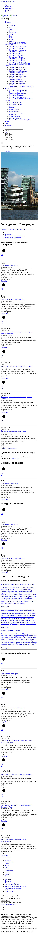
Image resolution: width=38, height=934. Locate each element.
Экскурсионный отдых (16, 113)
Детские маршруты (15, 102)
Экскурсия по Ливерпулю (9, 265)
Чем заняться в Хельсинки (17, 62)
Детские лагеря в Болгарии (18, 90)
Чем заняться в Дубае (16, 53)
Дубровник (12, 32)
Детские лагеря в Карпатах (18, 97)
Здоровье (12, 106)
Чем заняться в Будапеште (17, 50)
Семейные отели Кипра (16, 78)
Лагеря (7, 88)
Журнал (7, 101)
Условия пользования (12, 884)
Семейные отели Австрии (17, 67)
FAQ (6, 890)
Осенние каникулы (15, 118)
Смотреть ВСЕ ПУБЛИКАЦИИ (19, 120)
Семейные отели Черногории (18, 85)
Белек (10, 27)
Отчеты (7, 876)
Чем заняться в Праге (16, 57)
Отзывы (7, 872)
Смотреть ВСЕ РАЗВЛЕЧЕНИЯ (19, 64)
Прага (11, 38)
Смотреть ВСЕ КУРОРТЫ (17, 43)
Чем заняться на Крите (16, 55)
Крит (10, 36)
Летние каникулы (14, 116)
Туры (6, 5)
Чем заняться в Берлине (16, 48)
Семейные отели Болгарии (17, 69)
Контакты (8, 10)
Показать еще (5, 857)
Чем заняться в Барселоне (17, 46)
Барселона (12, 25)
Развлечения (9, 45)
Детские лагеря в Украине (17, 94)
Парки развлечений (15, 104)
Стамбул (11, 41)
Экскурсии (8, 6)
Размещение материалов (13, 888)
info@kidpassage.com (7, 1)
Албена (11, 24)
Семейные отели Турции (17, 83)
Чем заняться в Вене (15, 52)
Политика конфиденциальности (15, 886)
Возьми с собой (14, 109)
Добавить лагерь (10, 883)
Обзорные (13, 229)
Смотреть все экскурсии (9, 448)
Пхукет (11, 39)
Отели (7, 66)
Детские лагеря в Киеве (16, 95)
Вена (10, 29)
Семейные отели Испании (17, 76)
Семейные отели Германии (18, 71)
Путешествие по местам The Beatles (12, 299)
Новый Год (12, 115)
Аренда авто (9, 8)
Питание (11, 108)
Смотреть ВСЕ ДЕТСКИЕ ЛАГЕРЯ (20, 99)
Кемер (11, 34)
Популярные (5, 229)
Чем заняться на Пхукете (17, 59)
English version (9, 891)
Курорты (8, 22)
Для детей (20, 229)
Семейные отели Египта (17, 74)
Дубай (11, 31)
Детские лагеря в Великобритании (20, 92)
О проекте (8, 879)
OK (2, 151)
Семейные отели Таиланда (17, 81)
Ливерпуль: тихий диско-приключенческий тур (16, 366)
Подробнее (7, 151)
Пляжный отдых (14, 111)
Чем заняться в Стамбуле (17, 60)
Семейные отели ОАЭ (16, 80)
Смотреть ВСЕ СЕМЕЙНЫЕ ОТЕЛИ (21, 87)
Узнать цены (16, 458)
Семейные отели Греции (17, 73)
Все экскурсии (28, 229)
